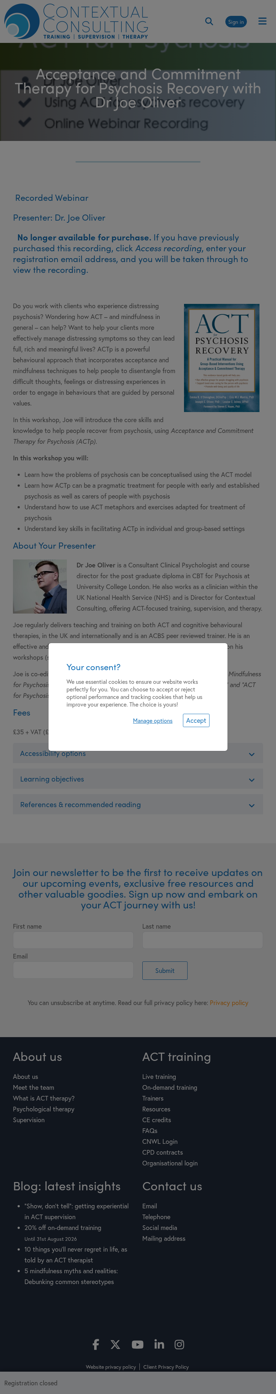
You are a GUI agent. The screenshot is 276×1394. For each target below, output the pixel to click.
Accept (196, 720)
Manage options (152, 720)
